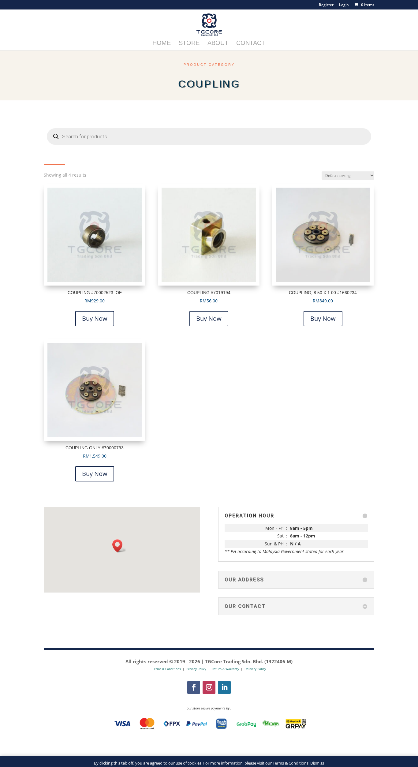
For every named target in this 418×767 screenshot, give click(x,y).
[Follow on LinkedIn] (224, 687)
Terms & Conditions (290, 763)
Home (161, 43)
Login (344, 5)
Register (326, 5)
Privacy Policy (196, 669)
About (217, 43)
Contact (250, 43)
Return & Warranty (225, 669)
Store (189, 43)
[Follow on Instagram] (209, 687)
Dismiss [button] (317, 763)
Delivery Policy (255, 669)
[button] (119, 545)
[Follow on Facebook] (193, 687)
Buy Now (94, 318)
